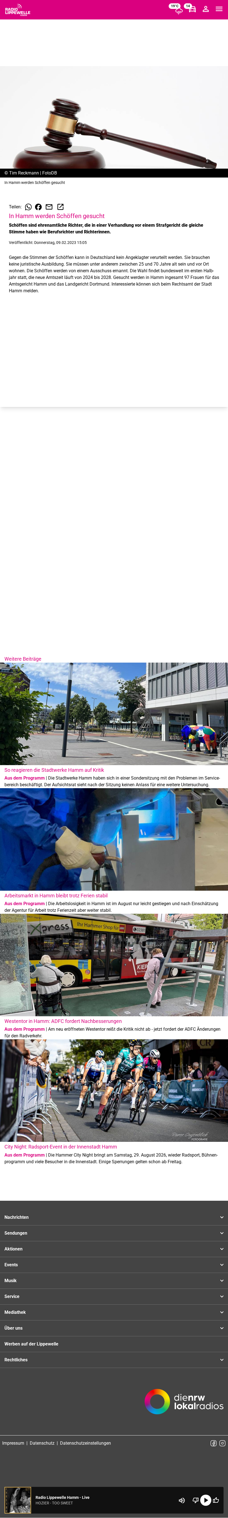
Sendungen (15, 1233)
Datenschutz (42, 1443)
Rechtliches (16, 1359)
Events (11, 1264)
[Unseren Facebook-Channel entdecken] (213, 1443)
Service (11, 1296)
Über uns (13, 1328)
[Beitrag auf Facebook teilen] (38, 207)
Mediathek (15, 1312)
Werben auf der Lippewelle (31, 1344)
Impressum (13, 1443)
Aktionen (13, 1249)
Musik (10, 1280)
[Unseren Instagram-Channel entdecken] (222, 1443)
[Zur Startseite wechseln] (17, 10)
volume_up (182, 1500)
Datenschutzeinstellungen (85, 1443)
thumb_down (195, 1500)
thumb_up (215, 1500)
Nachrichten (16, 1217)
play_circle (205, 1500)
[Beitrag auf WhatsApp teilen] (28, 207)
